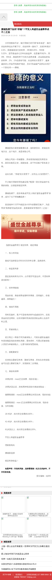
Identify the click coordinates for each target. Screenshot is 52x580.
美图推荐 (7, 493)
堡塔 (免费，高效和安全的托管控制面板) (30, 5)
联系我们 (19, 575)
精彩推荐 (7, 542)
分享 (50, 24)
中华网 (6, 24)
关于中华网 (7, 575)
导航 (47, 24)
